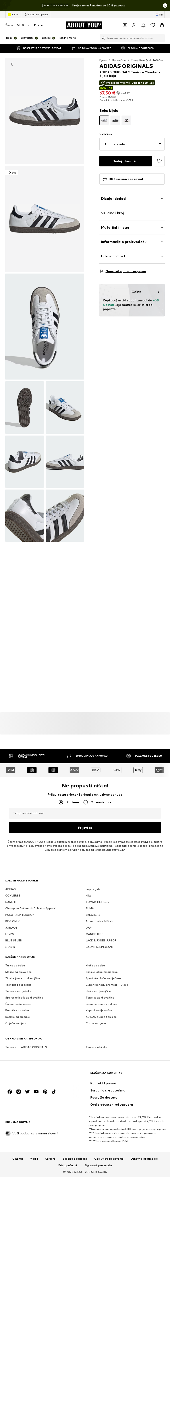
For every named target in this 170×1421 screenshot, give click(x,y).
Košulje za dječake (17, 1016)
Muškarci (24, 25)
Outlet (15, 14)
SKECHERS (93, 914)
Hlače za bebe (95, 965)
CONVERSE (12, 895)
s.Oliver (10, 947)
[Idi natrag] (11, 64)
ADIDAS (10, 889)
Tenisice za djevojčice (100, 997)
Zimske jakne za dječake (102, 972)
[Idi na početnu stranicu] (29, 1075)
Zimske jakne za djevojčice (22, 978)
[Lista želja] (152, 25)
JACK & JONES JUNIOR (101, 940)
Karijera (50, 1158)
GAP (89, 927)
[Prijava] (134, 25)
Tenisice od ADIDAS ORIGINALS (26, 1047)
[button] (132, 144)
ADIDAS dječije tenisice (101, 1016)
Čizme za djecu (96, 1023)
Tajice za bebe (15, 965)
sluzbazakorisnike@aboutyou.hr (103, 849)
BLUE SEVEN (13, 940)
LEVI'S (9, 934)
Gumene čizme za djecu (101, 1004)
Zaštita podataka (75, 1158)
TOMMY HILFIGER (97, 902)
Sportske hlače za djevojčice (24, 997)
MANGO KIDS (94, 934)
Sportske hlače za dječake (103, 978)
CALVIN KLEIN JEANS (100, 947)
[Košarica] (162, 25)
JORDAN (11, 927)
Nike (88, 895)
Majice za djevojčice (18, 972)
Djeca (38, 25)
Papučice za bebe (17, 1010)
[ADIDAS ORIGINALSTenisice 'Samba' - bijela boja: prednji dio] (44, 111)
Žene (9, 25)
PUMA (90, 908)
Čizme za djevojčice (18, 1004)
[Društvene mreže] (9, 1091)
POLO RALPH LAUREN (20, 914)
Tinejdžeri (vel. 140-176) (148, 60)
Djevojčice (119, 60)
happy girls (93, 889)
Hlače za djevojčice (98, 991)
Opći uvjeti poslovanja (109, 1158)
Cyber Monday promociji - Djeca (107, 984)
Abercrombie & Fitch (99, 921)
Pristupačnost (67, 1165)
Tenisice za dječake (18, 991)
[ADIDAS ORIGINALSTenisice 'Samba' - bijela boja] (44, 327)
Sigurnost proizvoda (98, 1165)
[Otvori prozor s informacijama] (165, 5)
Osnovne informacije (144, 1158)
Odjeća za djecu (16, 1023)
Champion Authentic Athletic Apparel (30, 908)
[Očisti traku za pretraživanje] (161, 38)
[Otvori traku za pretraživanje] (102, 38)
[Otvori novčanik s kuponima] (125, 25)
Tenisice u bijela (96, 1047)
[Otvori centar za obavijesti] (143, 25)
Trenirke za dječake (18, 984)
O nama (17, 1158)
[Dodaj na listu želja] (159, 161)
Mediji (34, 1158)
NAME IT (11, 902)
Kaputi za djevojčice (99, 1010)
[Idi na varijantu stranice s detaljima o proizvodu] (104, 120)
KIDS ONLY (12, 921)
